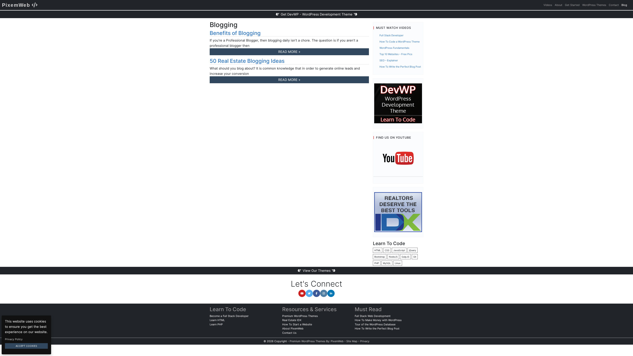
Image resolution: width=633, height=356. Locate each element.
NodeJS (393, 256)
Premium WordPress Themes (300, 316)
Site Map (351, 341)
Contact (614, 5)
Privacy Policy (14, 339)
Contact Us (289, 332)
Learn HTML (217, 320)
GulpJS (405, 256)
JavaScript (399, 250)
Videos (547, 5)
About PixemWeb (292, 328)
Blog (624, 5)
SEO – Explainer (388, 60)
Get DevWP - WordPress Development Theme (316, 14)
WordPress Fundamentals (394, 47)
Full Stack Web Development (373, 316)
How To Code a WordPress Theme (399, 41)
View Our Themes (317, 271)
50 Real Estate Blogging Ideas (247, 61)
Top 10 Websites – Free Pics (395, 54)
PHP (376, 263)
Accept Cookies (26, 345)
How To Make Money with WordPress (378, 320)
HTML (377, 250)
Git (414, 256)
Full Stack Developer (391, 35)
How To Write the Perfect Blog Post (400, 66)
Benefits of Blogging (235, 33)
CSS (387, 250)
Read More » (289, 52)
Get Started (572, 5)
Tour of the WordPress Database (375, 324)
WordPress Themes (594, 5)
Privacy (364, 341)
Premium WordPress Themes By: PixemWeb (317, 341)
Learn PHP (216, 324)
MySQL (387, 263)
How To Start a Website (297, 324)
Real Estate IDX (291, 320)
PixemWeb (17, 5)
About (558, 5)
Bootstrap (379, 256)
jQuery (412, 250)
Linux (398, 263)
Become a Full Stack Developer (229, 316)
